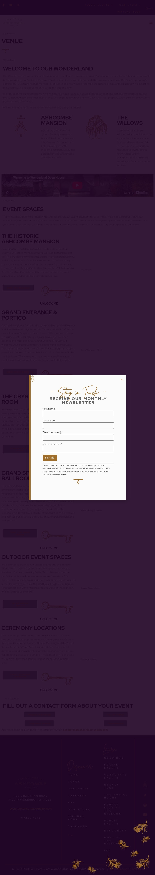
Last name (49, 420)
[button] (122, 379)
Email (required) (53, 432)
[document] (77, 437)
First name (49, 409)
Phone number (52, 444)
